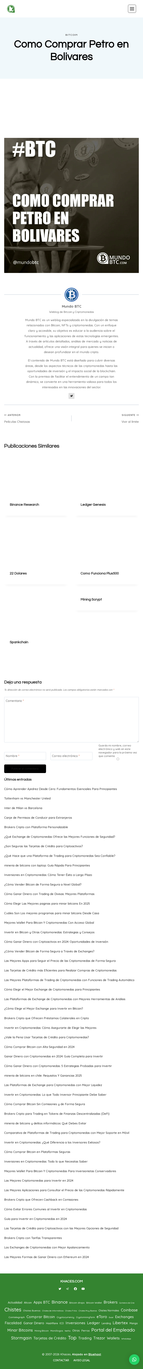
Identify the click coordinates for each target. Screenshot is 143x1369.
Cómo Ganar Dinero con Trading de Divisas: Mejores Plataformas (49, 894)
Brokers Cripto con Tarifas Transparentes (33, 1238)
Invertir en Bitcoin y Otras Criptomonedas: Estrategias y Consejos (49, 932)
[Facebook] (75, 1289)
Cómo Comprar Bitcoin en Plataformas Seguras (37, 1152)
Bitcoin (71, 35)
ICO (62, 1323)
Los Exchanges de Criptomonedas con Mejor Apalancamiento (47, 1247)
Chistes (13, 1309)
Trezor (99, 1338)
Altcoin (28, 1302)
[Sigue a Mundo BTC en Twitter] (71, 396)
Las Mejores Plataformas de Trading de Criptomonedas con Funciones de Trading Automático (69, 980)
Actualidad (15, 1302)
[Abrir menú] (132, 9)
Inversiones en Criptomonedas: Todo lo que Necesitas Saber (46, 1161)
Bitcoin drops (77, 1302)
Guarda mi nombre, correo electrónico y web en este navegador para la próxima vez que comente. (118, 751)
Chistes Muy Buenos (88, 1311)
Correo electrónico (66, 756)
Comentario (15, 701)
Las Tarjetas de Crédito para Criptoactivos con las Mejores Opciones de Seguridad (61, 1228)
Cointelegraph (17, 1317)
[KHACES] (12, 9)
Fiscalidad (13, 1323)
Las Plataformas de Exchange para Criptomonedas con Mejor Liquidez (53, 1085)
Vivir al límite (130, 418)
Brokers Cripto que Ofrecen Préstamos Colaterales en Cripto (46, 1018)
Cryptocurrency (65, 1317)
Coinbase (129, 1310)
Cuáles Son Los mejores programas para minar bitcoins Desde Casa (51, 913)
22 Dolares (18, 573)
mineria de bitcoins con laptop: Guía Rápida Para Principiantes (47, 865)
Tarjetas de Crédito (49, 1338)
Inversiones (75, 1323)
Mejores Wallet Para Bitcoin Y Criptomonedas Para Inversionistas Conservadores (60, 1171)
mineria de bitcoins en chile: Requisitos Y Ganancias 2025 (43, 1075)
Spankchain (19, 642)
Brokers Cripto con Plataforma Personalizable (36, 827)
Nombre (12, 756)
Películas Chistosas (17, 418)
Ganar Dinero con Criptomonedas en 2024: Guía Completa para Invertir (53, 1056)
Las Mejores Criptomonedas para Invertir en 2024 (38, 1180)
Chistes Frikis (71, 1311)
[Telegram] (68, 1289)
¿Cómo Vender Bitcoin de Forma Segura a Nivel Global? (42, 884)
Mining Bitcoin (42, 1330)
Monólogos (56, 1330)
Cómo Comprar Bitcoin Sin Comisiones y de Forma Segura (44, 1104)
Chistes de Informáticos (52, 1311)
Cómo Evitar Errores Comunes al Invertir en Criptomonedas (45, 1209)
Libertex (120, 1322)
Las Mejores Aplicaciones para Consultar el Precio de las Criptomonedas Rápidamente (64, 1190)
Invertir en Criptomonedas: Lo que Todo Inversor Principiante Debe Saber (55, 1094)
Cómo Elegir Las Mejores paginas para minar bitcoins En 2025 (47, 903)
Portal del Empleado (113, 1330)
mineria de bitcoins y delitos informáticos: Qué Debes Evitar (45, 1123)
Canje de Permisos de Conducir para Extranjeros (38, 817)
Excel (111, 1317)
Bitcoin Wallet (94, 1302)
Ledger (93, 1323)
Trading (85, 1338)
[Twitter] (60, 1289)
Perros (85, 1330)
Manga (134, 1323)
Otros (76, 1330)
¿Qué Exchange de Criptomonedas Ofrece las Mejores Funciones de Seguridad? (59, 836)
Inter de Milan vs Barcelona (23, 808)
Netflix (68, 1331)
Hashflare (52, 1323)
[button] (134, 1359)
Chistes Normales (109, 1310)
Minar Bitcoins (20, 1330)
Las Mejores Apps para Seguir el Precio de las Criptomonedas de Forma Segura (60, 961)
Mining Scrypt (91, 599)
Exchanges (124, 1316)
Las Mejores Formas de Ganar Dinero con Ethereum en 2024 (46, 1257)
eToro (102, 1316)
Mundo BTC (71, 306)
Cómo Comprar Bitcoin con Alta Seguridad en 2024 (39, 1047)
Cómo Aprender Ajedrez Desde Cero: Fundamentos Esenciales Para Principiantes (60, 789)
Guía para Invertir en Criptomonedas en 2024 (35, 1219)
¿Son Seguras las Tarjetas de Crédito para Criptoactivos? (43, 846)
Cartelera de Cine (126, 1303)
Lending (106, 1323)
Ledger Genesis (93, 504)
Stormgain (21, 1337)
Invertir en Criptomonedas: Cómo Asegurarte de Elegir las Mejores (50, 1028)
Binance (60, 1302)
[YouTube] (83, 1289)
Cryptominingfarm (85, 1317)
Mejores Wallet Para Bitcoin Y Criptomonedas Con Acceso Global (49, 922)
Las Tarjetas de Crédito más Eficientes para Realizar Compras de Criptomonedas (60, 970)
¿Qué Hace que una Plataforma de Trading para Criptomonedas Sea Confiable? (59, 856)
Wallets (113, 1338)
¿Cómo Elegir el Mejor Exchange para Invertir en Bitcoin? (43, 1008)
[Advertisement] (71, 108)
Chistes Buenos (31, 1310)
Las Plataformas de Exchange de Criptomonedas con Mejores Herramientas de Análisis (64, 999)
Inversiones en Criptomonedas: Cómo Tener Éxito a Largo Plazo (48, 875)
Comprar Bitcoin (41, 1316)
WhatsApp (126, 1339)
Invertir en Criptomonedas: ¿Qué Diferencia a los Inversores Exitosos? (52, 1142)
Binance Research (24, 504)
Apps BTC (41, 1302)
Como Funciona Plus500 (100, 573)
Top (72, 1337)
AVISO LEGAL (81, 1360)
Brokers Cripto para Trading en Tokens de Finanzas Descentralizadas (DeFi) (57, 1113)
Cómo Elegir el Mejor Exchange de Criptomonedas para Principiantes (52, 989)
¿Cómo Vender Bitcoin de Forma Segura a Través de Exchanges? (49, 951)
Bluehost (94, 1354)
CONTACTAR (61, 1360)
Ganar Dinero (33, 1323)
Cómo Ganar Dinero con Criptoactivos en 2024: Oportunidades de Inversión (56, 941)
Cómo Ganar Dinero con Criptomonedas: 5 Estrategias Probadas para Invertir (58, 1066)
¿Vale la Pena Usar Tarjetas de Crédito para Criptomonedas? (46, 1037)
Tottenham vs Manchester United (27, 798)
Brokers (111, 1302)
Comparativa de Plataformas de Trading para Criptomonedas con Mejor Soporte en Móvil (66, 1133)
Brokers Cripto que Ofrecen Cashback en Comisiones (41, 1199)
